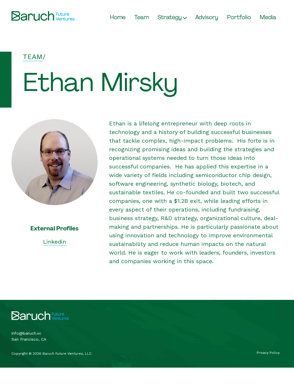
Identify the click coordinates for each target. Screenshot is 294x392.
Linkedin (54, 241)
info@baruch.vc (26, 333)
